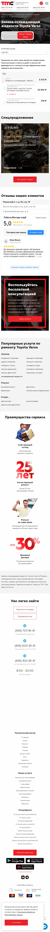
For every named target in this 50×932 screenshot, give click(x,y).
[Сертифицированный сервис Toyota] (8, 3)
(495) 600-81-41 (22, 8)
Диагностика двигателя (10, 405)
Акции (25, 740)
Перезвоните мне (25, 616)
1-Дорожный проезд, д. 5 (7, 9)
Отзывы (25, 750)
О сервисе (25, 737)
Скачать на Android (25, 872)
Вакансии (25, 760)
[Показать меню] (46, 3)
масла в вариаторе (8, 369)
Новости (25, 744)
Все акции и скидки (25, 179)
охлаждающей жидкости (11, 376)
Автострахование (25, 794)
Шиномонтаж (25, 800)
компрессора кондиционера (37, 390)
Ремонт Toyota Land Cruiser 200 (25, 837)
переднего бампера (34, 358)
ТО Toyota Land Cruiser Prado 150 (25, 814)
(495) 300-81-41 (39, 8)
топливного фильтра (34, 369)
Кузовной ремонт (8, 387)
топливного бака (33, 365)
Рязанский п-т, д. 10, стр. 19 (23, 9)
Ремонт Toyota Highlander (25, 834)
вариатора (5, 390)
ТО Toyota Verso (10, 34)
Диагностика (6, 401)
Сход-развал (25, 784)
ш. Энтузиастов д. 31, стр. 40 (39, 9)
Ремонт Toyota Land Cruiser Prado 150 (25, 840)
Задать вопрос (25, 319)
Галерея (25, 747)
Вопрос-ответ (25, 754)
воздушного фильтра (9, 358)
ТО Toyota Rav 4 (25, 827)
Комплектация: (8, 49)
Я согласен (16, 922)
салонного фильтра (34, 362)
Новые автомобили (25, 763)
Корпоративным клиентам (25, 790)
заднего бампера (8, 362)
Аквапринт (25, 797)
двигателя (30, 387)
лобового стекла (8, 365)
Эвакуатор (25, 804)
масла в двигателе (8, 373)
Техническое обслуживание (25, 777)
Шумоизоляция (32, 401)
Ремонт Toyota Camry (25, 831)
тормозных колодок (34, 373)
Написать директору (25, 852)
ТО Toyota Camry (25, 818)
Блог (25, 757)
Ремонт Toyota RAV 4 (25, 844)
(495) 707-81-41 (6, 8)
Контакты (25, 767)
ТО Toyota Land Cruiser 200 (25, 824)
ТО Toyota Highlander (25, 821)
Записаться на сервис (25, 609)
